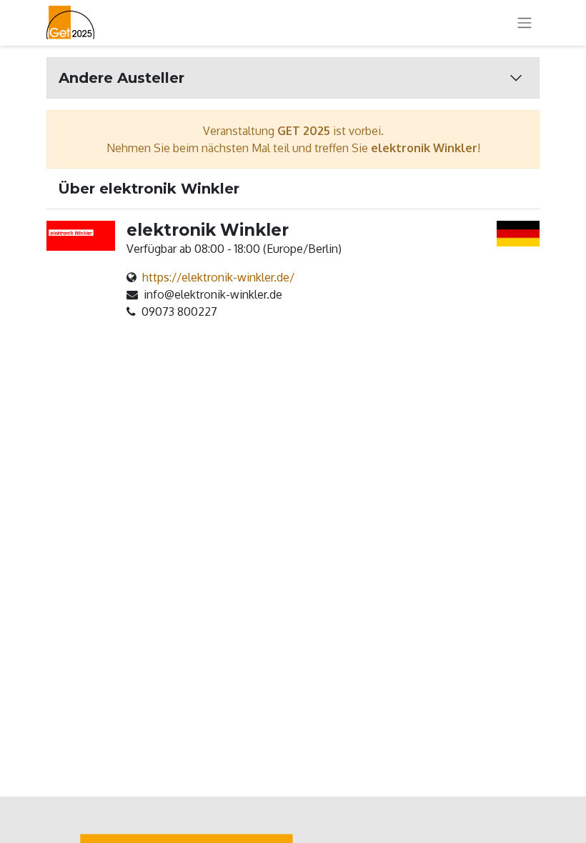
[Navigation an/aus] (525, 23)
